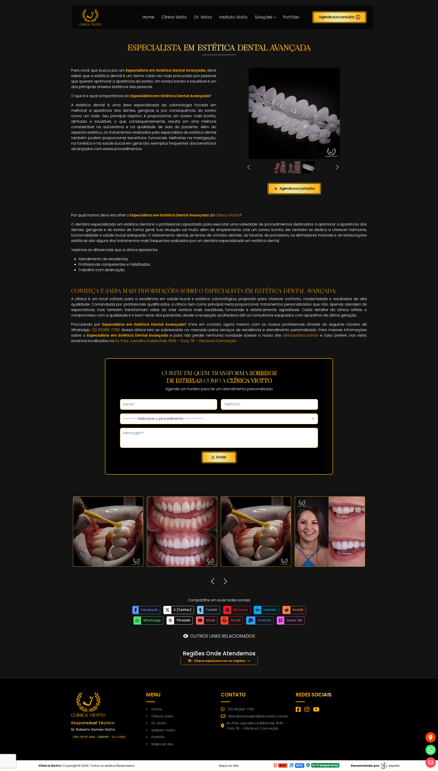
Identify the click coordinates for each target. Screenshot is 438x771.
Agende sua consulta (336, 17)
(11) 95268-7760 (106, 329)
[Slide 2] (294, 167)
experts (394, 765)
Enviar (221, 457)
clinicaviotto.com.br (300, 335)
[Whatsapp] (430, 750)
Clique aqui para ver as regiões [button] (219, 661)
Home (148, 17)
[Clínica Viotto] (88, 703)
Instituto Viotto (233, 17)
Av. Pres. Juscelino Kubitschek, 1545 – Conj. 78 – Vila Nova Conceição (175, 340)
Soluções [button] (263, 17)
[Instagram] (306, 710)
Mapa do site (162, 744)
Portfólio (291, 17)
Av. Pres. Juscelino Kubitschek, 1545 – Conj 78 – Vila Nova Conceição (256, 726)
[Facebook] (298, 710)
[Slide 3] (308, 167)
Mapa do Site (229, 765)
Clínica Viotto (174, 17)
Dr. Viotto (203, 17)
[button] (250, 167)
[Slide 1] (280, 167)
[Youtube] (316, 710)
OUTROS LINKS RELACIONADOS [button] (222, 636)
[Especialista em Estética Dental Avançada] (90, 17)
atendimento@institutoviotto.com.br (258, 716)
